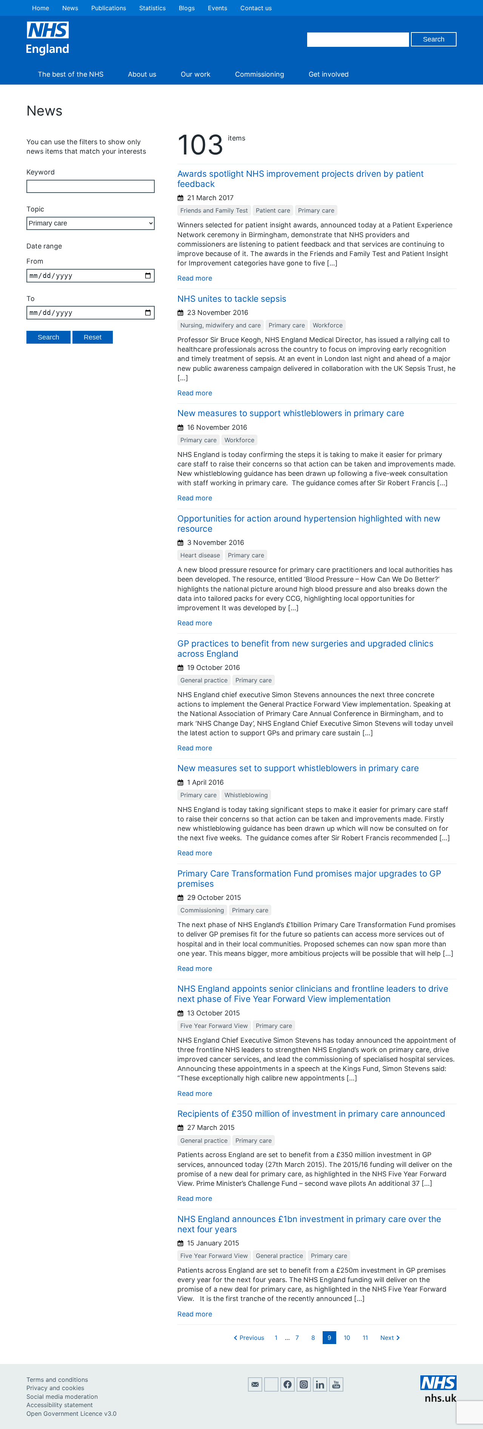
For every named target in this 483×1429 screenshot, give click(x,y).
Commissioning (259, 74)
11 (365, 1337)
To (30, 298)
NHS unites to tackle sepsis (231, 298)
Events (217, 8)
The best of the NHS (70, 74)
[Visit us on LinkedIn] (320, 1389)
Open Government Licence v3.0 (71, 1413)
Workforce (328, 325)
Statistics (152, 8)
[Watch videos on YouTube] (336, 1389)
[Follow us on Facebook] (287, 1389)
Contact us (256, 8)
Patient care (273, 210)
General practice (204, 680)
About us (142, 74)
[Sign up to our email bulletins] (255, 1389)
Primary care (316, 210)
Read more (194, 278)
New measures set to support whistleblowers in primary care (298, 768)
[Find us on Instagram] (304, 1389)
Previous (252, 1337)
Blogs (187, 8)
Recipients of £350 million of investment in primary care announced (311, 1113)
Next (387, 1337)
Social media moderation (62, 1396)
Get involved (329, 74)
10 (347, 1337)
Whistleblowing (246, 795)
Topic (35, 209)
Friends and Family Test (214, 210)
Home (40, 8)
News (70, 8)
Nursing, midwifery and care (220, 325)
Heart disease (200, 555)
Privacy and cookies (55, 1388)
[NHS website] (438, 1399)
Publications (108, 8)
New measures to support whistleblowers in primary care (290, 413)
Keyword (40, 172)
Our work (196, 74)
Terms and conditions (57, 1379)
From (34, 261)
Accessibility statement (59, 1405)
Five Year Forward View (214, 1025)
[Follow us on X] (271, 1389)
